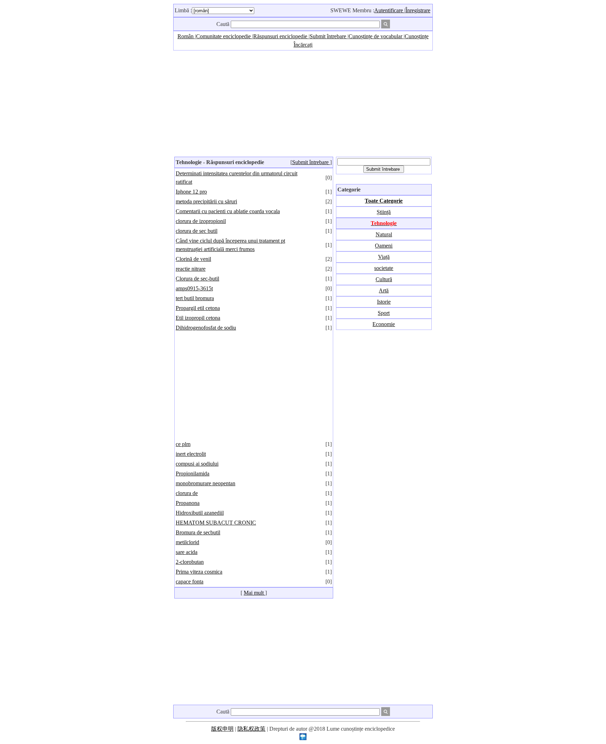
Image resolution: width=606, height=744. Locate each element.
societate (383, 268)
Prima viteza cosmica (199, 572)
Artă (384, 290)
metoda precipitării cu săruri (206, 201)
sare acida (186, 552)
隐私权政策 (251, 729)
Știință (384, 212)
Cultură (384, 279)
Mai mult (254, 593)
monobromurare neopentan (205, 483)
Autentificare (389, 10)
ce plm (183, 444)
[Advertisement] (303, 103)
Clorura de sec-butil (197, 279)
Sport (384, 313)
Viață (384, 257)
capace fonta (189, 581)
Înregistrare (417, 10)
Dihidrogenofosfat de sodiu (206, 328)
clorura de (187, 493)
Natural (384, 234)
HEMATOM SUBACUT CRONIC (216, 523)
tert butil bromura (195, 298)
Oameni (383, 246)
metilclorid (187, 542)
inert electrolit (191, 454)
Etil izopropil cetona (198, 318)
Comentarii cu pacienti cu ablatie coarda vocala (228, 211)
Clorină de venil (193, 259)
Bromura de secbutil (198, 532)
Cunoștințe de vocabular (376, 36)
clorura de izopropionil (201, 221)
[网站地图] (303, 738)
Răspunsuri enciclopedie (281, 36)
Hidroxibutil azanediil (200, 513)
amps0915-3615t (194, 288)
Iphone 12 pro (191, 192)
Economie (383, 324)
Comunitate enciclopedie (224, 36)
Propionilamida (192, 473)
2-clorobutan (190, 562)
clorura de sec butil (196, 231)
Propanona (188, 503)
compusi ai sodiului (197, 464)
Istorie (384, 302)
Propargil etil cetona (198, 308)
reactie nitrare (191, 269)
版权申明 (222, 729)
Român (186, 36)
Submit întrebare (329, 36)
